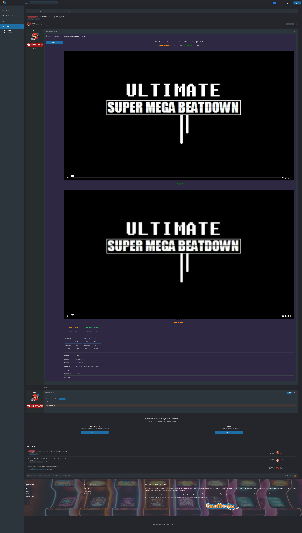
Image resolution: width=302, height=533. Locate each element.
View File (54, 42)
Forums (28, 491)
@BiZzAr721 (62, 399)
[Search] (56, 2)
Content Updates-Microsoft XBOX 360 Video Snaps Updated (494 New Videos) (48, 458)
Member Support (30, 496)
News (27, 488)
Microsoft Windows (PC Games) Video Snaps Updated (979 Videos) (185, 7)
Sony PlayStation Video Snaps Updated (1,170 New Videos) (249, 7)
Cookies (174, 521)
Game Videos (79, 362)
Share (282, 24)
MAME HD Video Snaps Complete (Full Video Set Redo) (227, 7)
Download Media (88, 491)
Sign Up (297, 3)
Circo (34, 23)
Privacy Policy (159, 521)
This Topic (33, 2)
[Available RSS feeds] (294, 476)
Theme (151, 521)
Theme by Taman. (170, 524)
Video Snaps (44, 25)
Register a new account (94, 432)
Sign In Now (229, 432)
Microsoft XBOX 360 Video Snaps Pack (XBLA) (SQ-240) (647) (51, 451)
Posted (51, 31)
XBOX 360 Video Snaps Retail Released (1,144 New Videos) (272, 7)
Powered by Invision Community (158, 524)
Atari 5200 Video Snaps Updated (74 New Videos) (207, 7)
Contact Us (29, 499)
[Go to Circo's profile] (29, 24)
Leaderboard (29, 494)
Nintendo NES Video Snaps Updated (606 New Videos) (140, 7)
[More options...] (294, 31)
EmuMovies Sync (88, 494)
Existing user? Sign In (284, 3)
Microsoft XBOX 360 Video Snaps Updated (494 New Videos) (161, 7)
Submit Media (87, 488)
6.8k (35, 48)
